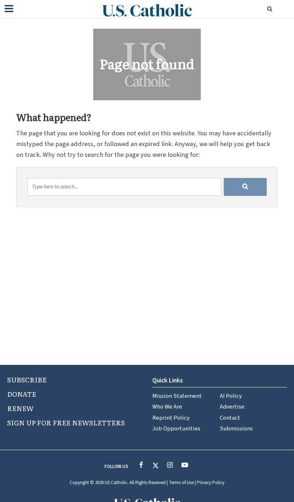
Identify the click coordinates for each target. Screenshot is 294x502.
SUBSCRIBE (27, 380)
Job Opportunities (176, 428)
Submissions (236, 428)
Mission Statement (177, 396)
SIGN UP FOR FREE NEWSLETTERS (66, 422)
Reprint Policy (171, 418)
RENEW (20, 408)
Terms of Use (181, 482)
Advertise (232, 406)
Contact (230, 418)
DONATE (21, 394)
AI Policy (231, 396)
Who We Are (167, 406)
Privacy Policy (210, 482)
